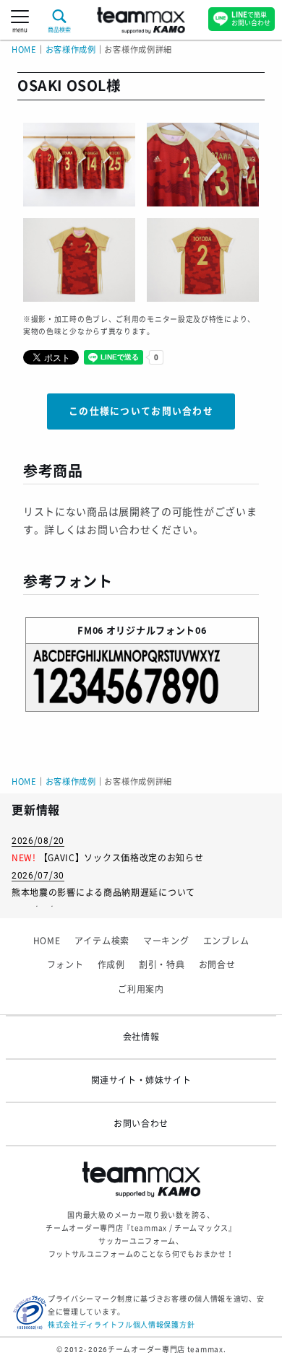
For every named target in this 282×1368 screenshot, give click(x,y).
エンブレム (226, 941)
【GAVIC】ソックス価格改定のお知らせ (121, 858)
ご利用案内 (141, 990)
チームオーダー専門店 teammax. (167, 1350)
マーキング (166, 941)
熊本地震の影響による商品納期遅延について (103, 893)
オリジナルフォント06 (156, 630)
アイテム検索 (101, 941)
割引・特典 (162, 965)
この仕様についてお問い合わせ (141, 411)
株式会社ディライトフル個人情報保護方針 (121, 1325)
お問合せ (217, 965)
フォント (65, 965)
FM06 (90, 630)
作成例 (111, 965)
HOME (24, 50)
